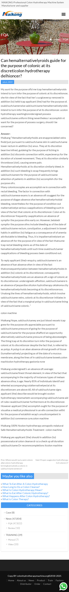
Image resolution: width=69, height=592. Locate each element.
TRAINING (11, 534)
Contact (47, 584)
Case (8, 512)
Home (11, 580)
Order (37, 584)
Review (11, 528)
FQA (65, 39)
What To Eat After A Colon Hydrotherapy (25, 483)
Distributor (26, 584)
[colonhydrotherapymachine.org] (13, 15)
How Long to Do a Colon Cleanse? (21, 486)
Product (41, 580)
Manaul (11, 539)
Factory (59, 580)
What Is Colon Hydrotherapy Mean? (22, 489)
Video (10, 544)
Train (50, 580)
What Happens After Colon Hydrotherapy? (26, 496)
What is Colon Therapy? (15, 499)
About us (21, 580)
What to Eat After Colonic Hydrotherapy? (25, 492)
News (58, 39)
